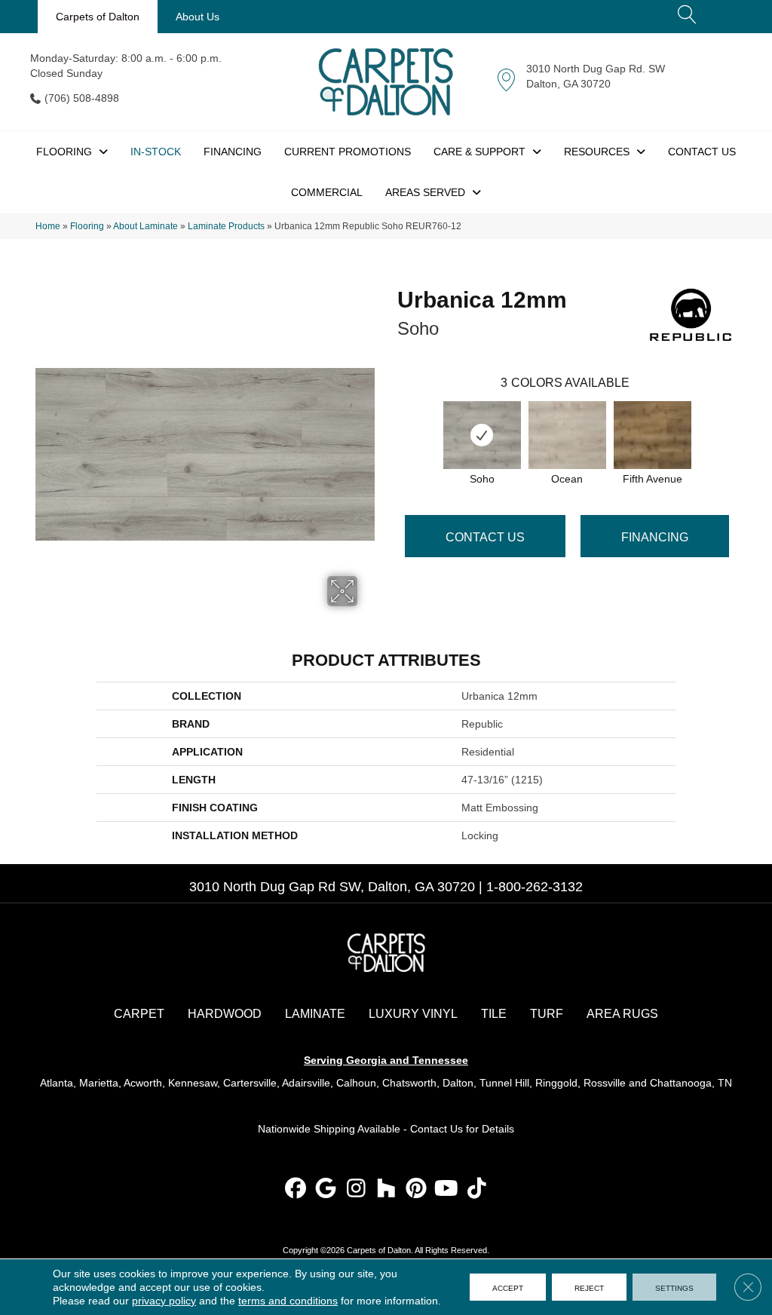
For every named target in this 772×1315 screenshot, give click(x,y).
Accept (507, 1287)
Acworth (143, 1083)
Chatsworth (409, 1083)
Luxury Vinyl (413, 1013)
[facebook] (296, 1189)
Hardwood (225, 1013)
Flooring (87, 226)
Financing (654, 537)
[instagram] (356, 1189)
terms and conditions (288, 1301)
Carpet (139, 1013)
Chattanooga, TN (691, 1083)
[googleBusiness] (326, 1189)
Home (47, 226)
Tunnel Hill (504, 1083)
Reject (589, 1287)
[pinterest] (416, 1189)
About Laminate (145, 226)
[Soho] (482, 435)
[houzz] (386, 1189)
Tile (494, 1013)
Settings (674, 1287)
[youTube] (446, 1189)
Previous (389, 420)
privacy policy (164, 1301)
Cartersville (250, 1083)
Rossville (605, 1083)
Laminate (315, 1013)
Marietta (98, 1083)
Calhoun (356, 1083)
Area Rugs (622, 1013)
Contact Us (485, 537)
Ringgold (556, 1083)
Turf (546, 1013)
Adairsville (306, 1083)
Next (744, 420)
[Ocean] (567, 435)
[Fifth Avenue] (652, 435)
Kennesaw (192, 1083)
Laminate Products (226, 226)
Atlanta (56, 1083)
